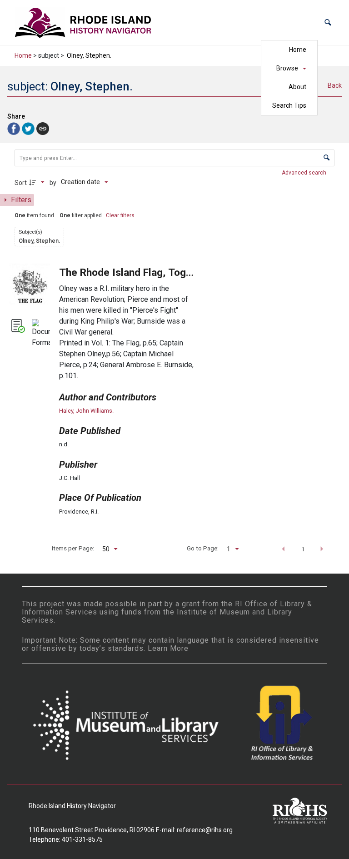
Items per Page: (73, 548)
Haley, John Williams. (86, 410)
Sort (21, 182)
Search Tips (289, 105)
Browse (287, 68)
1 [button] (303, 549)
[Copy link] (42, 128)
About (297, 86)
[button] (327, 22)
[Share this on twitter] (29, 128)
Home (297, 49)
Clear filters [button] (120, 215)
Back (335, 85)
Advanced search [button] (305, 173)
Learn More (168, 648)
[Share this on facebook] (14, 128)
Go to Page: (203, 548)
